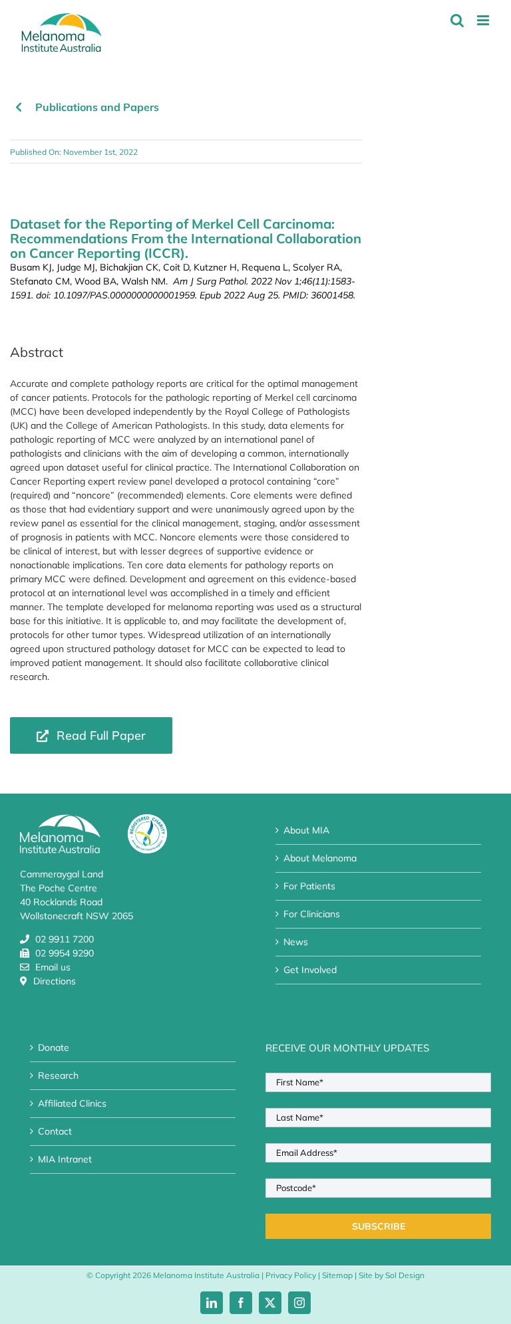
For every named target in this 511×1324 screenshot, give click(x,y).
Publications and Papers (97, 107)
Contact (55, 1131)
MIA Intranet (65, 1159)
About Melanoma (320, 858)
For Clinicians (311, 914)
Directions (54, 981)
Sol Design (405, 1275)
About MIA (306, 830)
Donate (53, 1047)
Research (58, 1075)
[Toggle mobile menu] (484, 20)
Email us (53, 967)
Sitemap (337, 1275)
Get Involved (310, 970)
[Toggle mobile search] (457, 20)
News (295, 942)
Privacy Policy (290, 1275)
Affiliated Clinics (72, 1103)
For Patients (309, 886)
